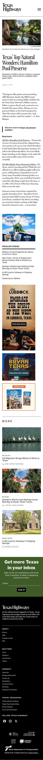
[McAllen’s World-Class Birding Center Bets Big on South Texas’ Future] (21, 492)
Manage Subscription (9, 675)
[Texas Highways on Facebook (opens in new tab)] (4, 721)
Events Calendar (7, 707)
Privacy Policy (33, 753)
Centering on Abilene (11, 278)
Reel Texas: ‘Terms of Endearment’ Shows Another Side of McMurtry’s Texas (17, 260)
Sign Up (21, 590)
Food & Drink (6, 658)
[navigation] (39, 9)
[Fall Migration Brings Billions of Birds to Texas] (21, 450)
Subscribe (5, 672)
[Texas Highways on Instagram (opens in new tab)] (10, 721)
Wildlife (6, 455)
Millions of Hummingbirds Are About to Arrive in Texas (17, 253)
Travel (4, 652)
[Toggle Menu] (39, 9)
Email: (5, 583)
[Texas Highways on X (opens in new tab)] (16, 721)
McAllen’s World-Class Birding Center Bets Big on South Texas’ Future (18, 267)
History (4, 632)
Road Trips (7, 538)
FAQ (3, 641)
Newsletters (6, 681)
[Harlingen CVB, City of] (18, 240)
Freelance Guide (7, 638)
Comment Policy (7, 684)
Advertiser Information (9, 690)
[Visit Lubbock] (18, 349)
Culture (4, 661)
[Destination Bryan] (18, 380)
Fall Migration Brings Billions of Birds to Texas (21, 459)
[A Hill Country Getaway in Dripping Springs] (21, 533)
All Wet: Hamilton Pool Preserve (16, 140)
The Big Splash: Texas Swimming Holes (19, 164)
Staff (3, 635)
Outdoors (5, 655)
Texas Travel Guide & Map (10, 704)
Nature (5, 497)
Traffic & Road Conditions (10, 701)
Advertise (5, 687)
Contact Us (6, 678)
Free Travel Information (9, 710)
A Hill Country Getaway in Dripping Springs (17, 273)
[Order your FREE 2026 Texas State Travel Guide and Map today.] (18, 410)
